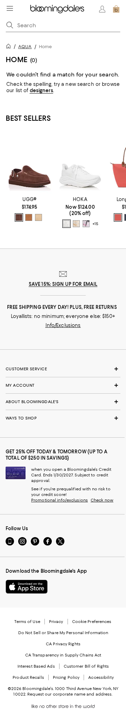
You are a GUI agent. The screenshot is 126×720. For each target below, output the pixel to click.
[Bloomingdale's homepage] (10, 47)
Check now (102, 500)
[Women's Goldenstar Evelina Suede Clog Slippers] (30, 163)
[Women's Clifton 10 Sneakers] (80, 163)
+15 (95, 224)
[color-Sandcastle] (38, 217)
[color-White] (66, 223)
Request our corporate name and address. (69, 694)
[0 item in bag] (116, 9)
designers (41, 90)
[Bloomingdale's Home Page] (57, 9)
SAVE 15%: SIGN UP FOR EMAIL (63, 284)
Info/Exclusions (63, 325)
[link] (30, 209)
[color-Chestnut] (28, 217)
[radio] (18, 217)
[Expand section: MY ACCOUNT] (63, 385)
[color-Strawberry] (117, 217)
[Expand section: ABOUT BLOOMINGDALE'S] (63, 402)
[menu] (10, 8)
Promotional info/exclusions (59, 500)
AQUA (24, 46)
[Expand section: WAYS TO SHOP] (63, 418)
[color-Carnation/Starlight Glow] (86, 223)
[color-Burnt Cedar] (18, 217)
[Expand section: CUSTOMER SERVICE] (63, 369)
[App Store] (27, 587)
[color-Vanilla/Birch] (76, 223)
